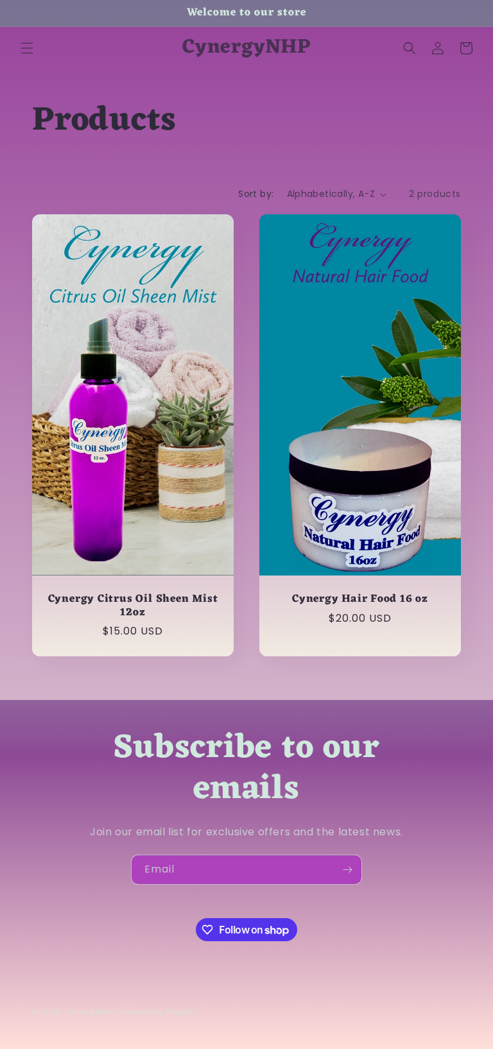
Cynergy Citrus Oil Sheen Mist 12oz (133, 606)
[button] (27, 48)
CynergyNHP (90, 1012)
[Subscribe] (347, 870)
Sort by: (255, 193)
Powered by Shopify (156, 1012)
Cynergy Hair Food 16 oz (360, 599)
